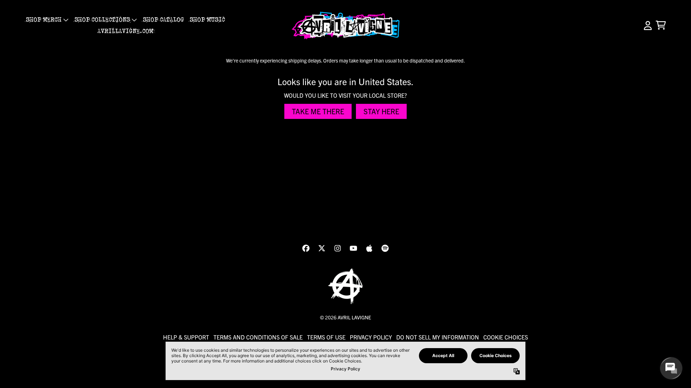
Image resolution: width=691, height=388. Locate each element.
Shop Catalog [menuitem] (163, 20)
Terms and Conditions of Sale (258, 337)
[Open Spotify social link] (385, 248)
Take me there (318, 111)
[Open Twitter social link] (322, 248)
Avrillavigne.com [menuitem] (125, 31)
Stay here (381, 111)
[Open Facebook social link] (306, 248)
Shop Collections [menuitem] (102, 20)
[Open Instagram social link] (338, 248)
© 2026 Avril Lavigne (345, 317)
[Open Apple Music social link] (369, 248)
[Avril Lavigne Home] (345, 25)
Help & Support (186, 337)
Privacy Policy (371, 337)
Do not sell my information (437, 337)
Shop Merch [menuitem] (44, 20)
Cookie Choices (505, 337)
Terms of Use (326, 337)
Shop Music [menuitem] (207, 20)
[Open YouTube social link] (353, 248)
